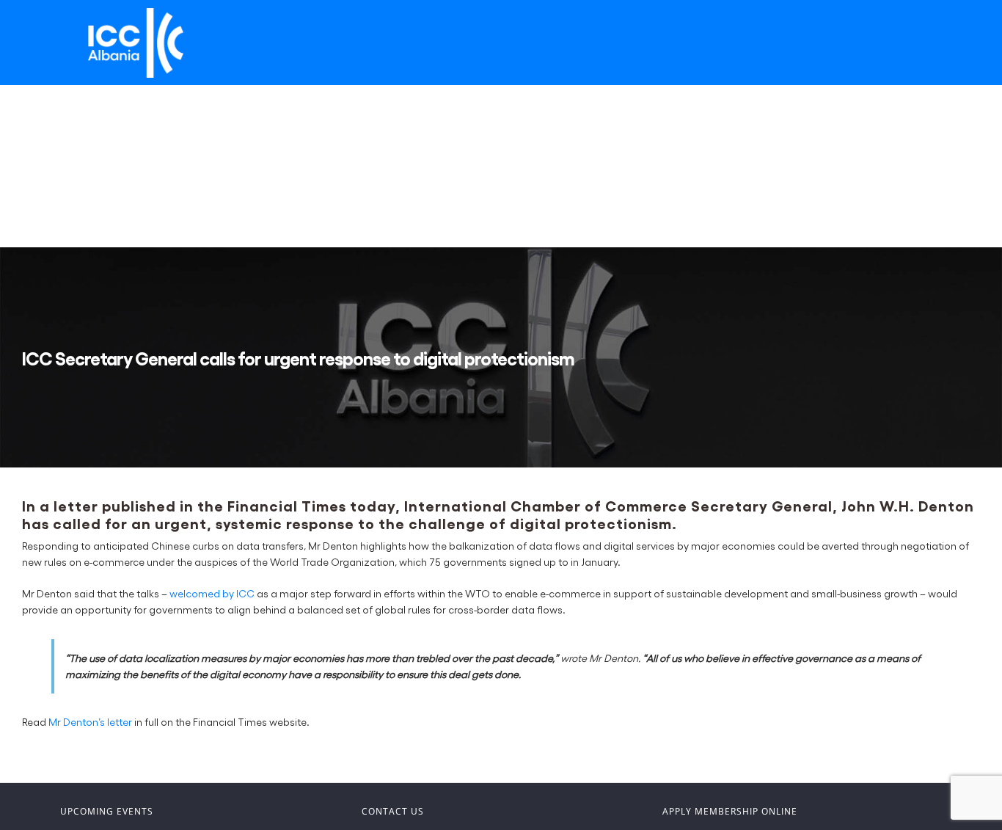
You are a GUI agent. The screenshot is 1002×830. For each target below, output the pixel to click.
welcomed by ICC (212, 593)
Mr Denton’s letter (90, 722)
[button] (70, 207)
